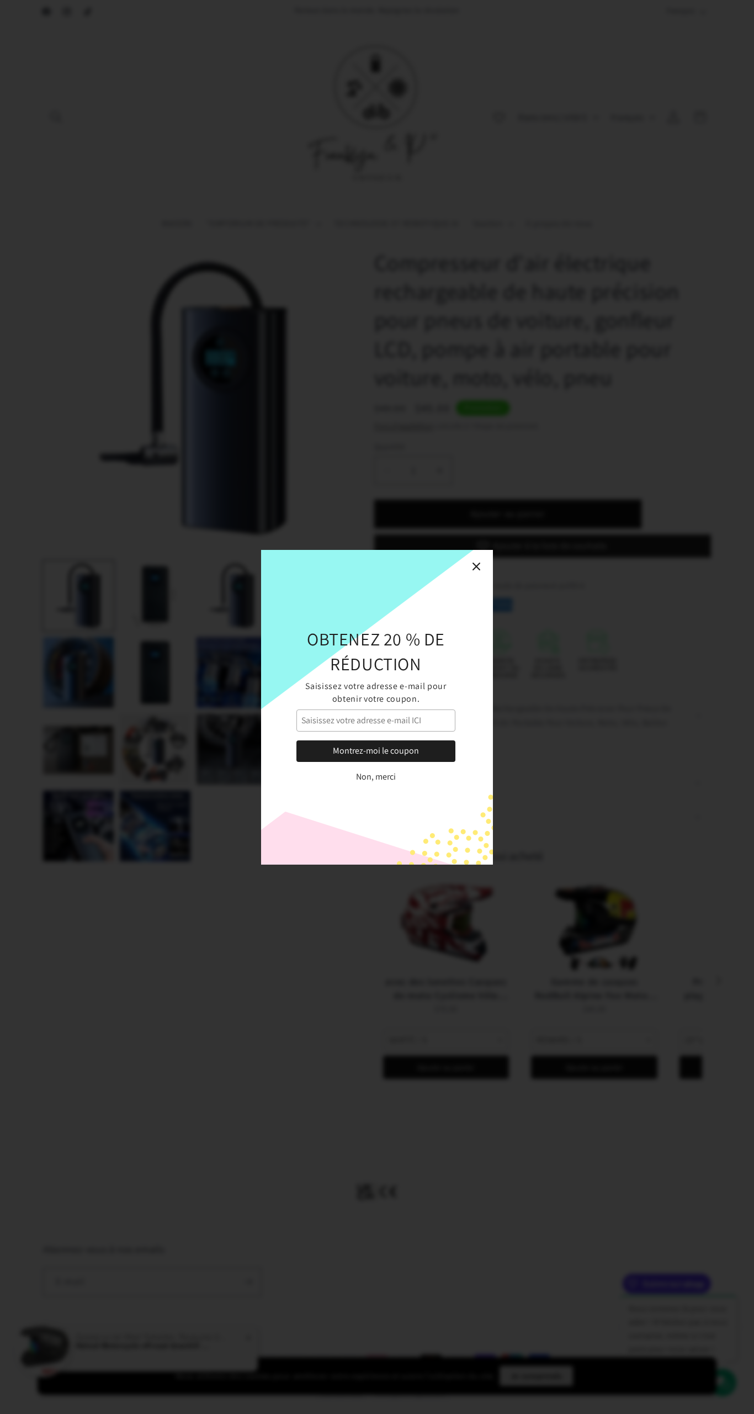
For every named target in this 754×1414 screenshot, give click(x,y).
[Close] (476, 566)
